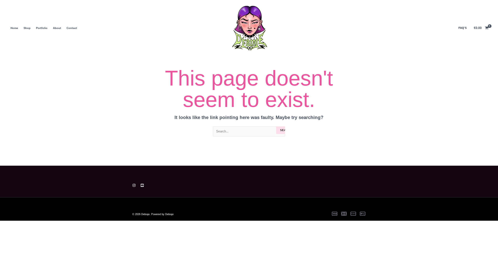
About (57, 28)
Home (14, 28)
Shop (27, 28)
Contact (72, 28)
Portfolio (41, 28)
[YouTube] (142, 185)
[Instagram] (134, 185)
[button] (460, 28)
